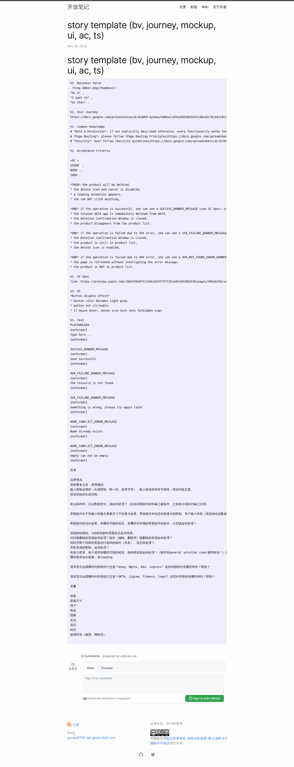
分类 (182, 7)
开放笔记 (78, 6)
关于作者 (220, 7)
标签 (193, 7)
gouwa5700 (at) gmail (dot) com (91, 738)
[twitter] (153, 755)
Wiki (205, 7)
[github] (141, 755)
